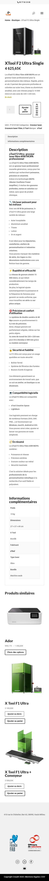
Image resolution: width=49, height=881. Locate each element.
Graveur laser (36, 125)
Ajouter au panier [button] (15, 721)
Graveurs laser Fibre (13, 128)
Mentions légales (32, 877)
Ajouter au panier (25, 109)
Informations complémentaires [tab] (21, 141)
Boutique (16, 20)
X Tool (26, 128)
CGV (43, 877)
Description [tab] (13, 136)
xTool (39, 128)
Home (7, 20)
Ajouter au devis (37, 109)
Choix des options (15, 652)
